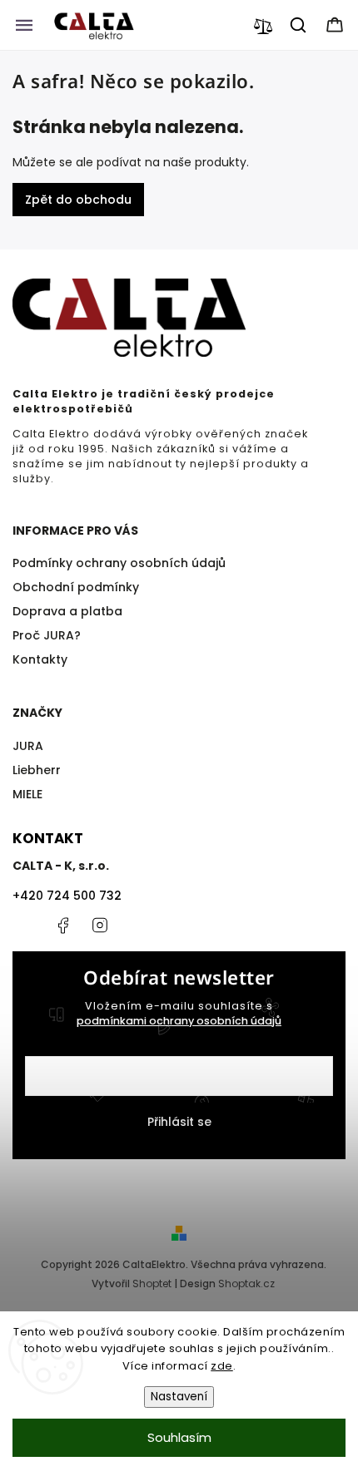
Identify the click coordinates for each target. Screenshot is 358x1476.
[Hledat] (298, 25)
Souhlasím (179, 1437)
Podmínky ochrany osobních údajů (119, 563)
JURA (27, 746)
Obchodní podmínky (75, 587)
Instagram (99, 925)
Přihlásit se (179, 1121)
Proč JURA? (46, 635)
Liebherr (36, 770)
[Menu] (24, 25)
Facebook (62, 925)
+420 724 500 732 (67, 895)
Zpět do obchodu (78, 199)
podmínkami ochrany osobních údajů (179, 1021)
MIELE (27, 794)
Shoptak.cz (246, 1283)
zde (222, 1366)
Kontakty (39, 659)
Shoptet (152, 1283)
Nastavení (179, 1396)
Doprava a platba (67, 611)
